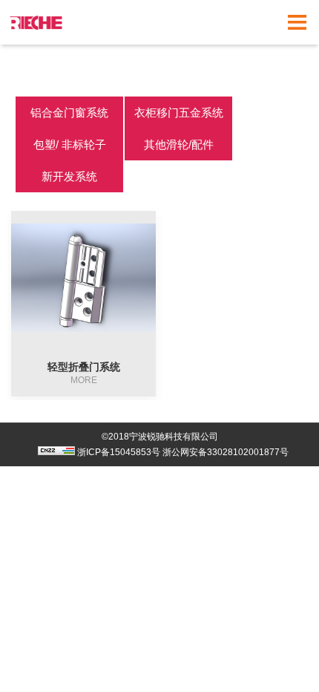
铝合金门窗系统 (69, 112)
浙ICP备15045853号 (118, 452)
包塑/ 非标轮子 (69, 144)
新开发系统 (69, 176)
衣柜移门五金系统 (178, 112)
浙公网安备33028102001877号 (225, 452)
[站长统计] (52, 452)
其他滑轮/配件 (179, 144)
